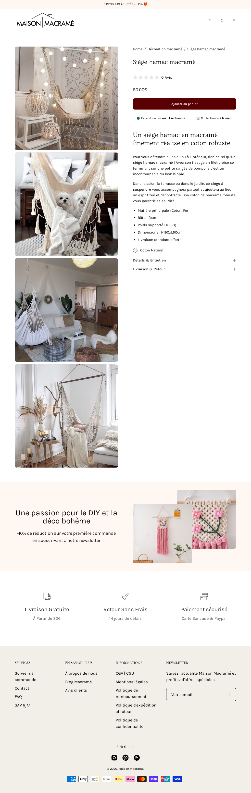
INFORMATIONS (129, 663)
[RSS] (136, 757)
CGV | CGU (125, 673)
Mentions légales (132, 681)
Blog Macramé (78, 681)
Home (138, 49)
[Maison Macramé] (45, 20)
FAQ (18, 696)
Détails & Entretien (149, 260)
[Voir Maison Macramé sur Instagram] (114, 757)
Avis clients (76, 690)
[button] (209, 20)
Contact (22, 688)
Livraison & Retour (149, 269)
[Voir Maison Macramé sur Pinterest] (125, 757)
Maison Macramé (130, 768)
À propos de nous (81, 673)
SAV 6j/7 (22, 705)
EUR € (121, 747)
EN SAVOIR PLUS (78, 663)
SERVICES (22, 663)
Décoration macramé (165, 49)
